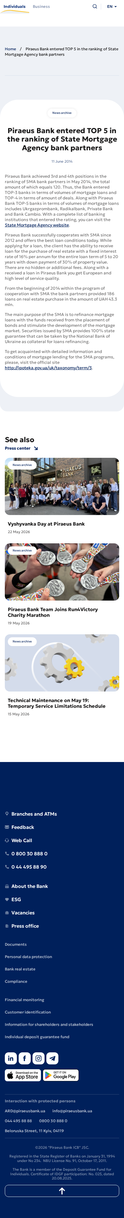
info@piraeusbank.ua (72, 1110)
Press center (17, 448)
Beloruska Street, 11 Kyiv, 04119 (34, 1130)
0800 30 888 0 (53, 1120)
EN (110, 6)
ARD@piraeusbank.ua (25, 1110)
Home (10, 49)
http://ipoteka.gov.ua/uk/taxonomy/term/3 (48, 367)
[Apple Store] (23, 1075)
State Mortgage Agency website (37, 225)
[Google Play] (61, 1075)
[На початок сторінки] (62, 1191)
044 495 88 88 (18, 1120)
